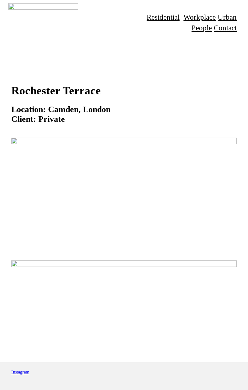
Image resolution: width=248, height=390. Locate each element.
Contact (225, 28)
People (201, 28)
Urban (227, 17)
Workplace (199, 17)
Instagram (20, 371)
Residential (163, 17)
